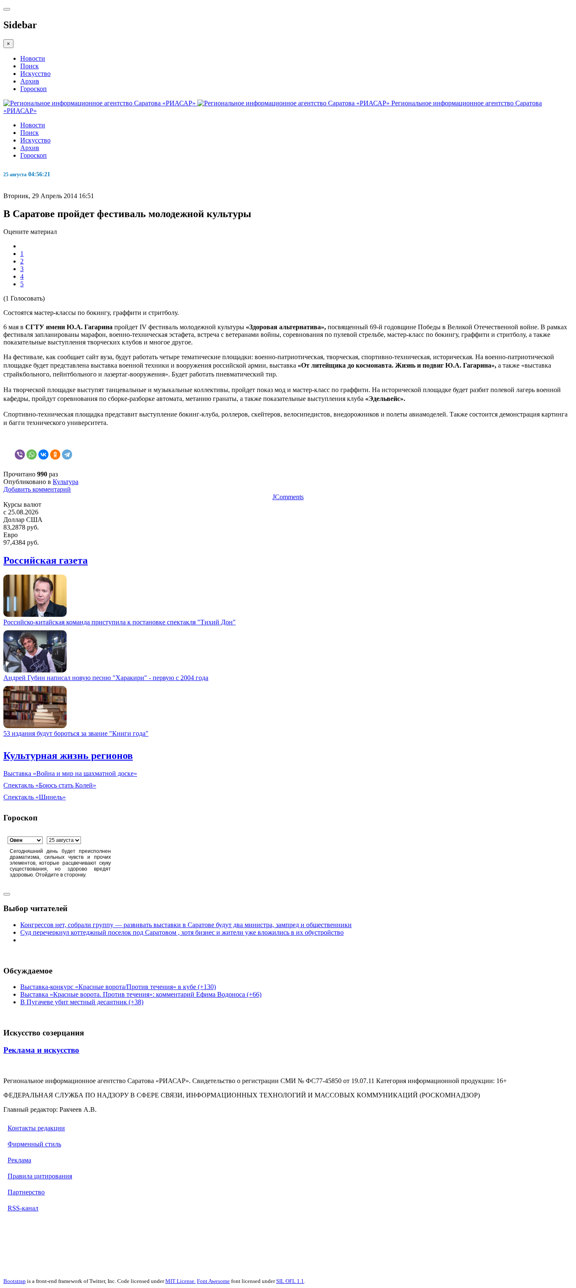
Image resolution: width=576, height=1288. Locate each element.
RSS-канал (23, 1208)
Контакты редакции (36, 1128)
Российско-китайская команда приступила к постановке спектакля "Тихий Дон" (119, 622)
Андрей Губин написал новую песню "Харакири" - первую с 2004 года (105, 677)
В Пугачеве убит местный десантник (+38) (81, 1002)
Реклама (19, 1160)
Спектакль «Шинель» (34, 797)
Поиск (29, 66)
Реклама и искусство (41, 1050)
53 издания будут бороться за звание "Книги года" (75, 733)
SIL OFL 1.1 (290, 1281)
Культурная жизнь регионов (68, 755)
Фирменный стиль (34, 1144)
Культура (65, 481)
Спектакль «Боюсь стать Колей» (49, 785)
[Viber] (20, 454)
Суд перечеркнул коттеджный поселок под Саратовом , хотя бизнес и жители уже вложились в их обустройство (182, 932)
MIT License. (180, 1281)
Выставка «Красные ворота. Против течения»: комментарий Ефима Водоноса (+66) (140, 994)
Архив (29, 81)
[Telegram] (67, 454)
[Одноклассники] (55, 454)
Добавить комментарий (37, 489)
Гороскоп (33, 88)
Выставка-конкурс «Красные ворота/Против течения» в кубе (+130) (118, 986)
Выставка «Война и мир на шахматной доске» (70, 773)
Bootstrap (14, 1281)
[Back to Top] (6, 894)
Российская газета (45, 560)
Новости (32, 58)
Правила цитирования (40, 1176)
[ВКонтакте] (43, 454)
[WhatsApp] (32, 454)
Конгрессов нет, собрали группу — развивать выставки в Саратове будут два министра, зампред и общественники (186, 924)
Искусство (35, 73)
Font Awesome (213, 1281)
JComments (288, 496)
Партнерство (26, 1192)
